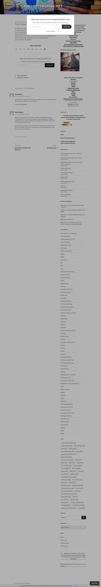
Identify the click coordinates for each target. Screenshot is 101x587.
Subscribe (67, 26)
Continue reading (50, 31)
